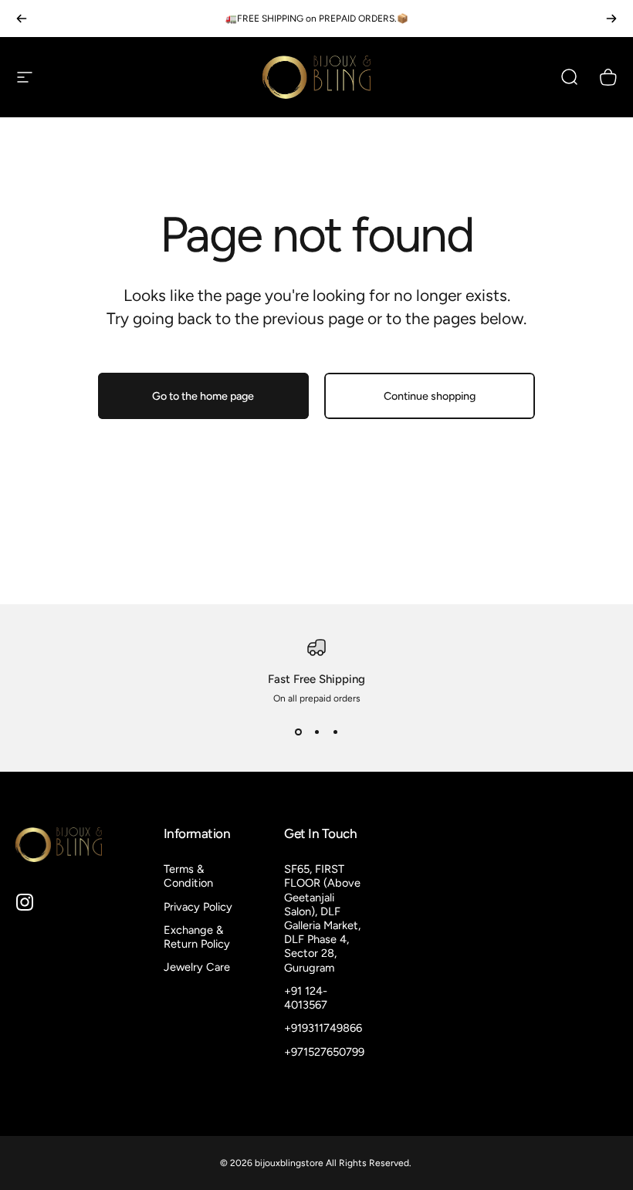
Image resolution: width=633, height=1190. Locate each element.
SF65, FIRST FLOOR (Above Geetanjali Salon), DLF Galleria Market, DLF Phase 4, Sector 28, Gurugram (322, 918)
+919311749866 (323, 1028)
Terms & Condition (188, 876)
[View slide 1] (298, 731)
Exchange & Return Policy (197, 937)
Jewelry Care (197, 967)
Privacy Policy (198, 907)
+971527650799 (324, 1052)
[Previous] (22, 18)
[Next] (611, 18)
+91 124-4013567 (305, 998)
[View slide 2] (316, 731)
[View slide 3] (335, 731)
